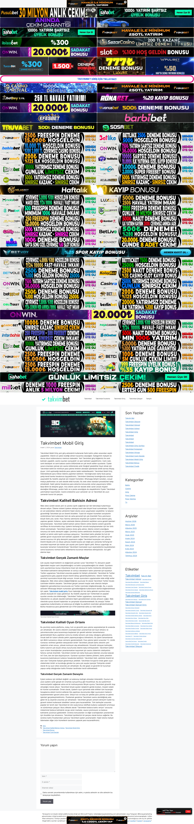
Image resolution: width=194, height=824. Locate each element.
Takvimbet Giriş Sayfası (134, 446)
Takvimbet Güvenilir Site (131, 613)
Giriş (44, 726)
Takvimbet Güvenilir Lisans (132, 610)
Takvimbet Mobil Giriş (72, 728)
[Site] (48, 137)
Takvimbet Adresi (132, 429)
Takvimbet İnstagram (133, 449)
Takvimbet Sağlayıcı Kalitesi (132, 631)
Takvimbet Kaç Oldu (143, 618)
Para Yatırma (130, 499)
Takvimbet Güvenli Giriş (145, 613)
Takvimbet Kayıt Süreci (131, 618)
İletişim (149, 399)
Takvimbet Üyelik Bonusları (132, 644)
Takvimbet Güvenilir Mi (146, 610)
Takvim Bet (129, 418)
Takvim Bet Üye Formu (131, 641)
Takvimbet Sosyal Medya (131, 633)
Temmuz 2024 (131, 556)
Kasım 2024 (130, 542)
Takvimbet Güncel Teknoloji (132, 608)
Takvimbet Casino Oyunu (145, 587)
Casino (128, 489)
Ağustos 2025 (131, 528)
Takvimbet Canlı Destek (51, 732)
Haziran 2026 (130, 521)
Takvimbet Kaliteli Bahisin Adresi (53, 728)
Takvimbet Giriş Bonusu (131, 599)
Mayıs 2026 (130, 525)
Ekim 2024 (129, 545)
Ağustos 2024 (131, 552)
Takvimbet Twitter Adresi (139, 636)
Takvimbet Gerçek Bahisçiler (132, 592)
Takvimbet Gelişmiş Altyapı (146, 590)
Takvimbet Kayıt (147, 615)
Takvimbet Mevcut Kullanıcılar (133, 623)
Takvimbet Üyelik (132, 466)
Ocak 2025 (129, 535)
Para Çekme (130, 496)
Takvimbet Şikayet (135, 399)
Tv (126, 502)
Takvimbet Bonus (48, 730)
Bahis (127, 485)
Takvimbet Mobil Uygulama (132, 626)
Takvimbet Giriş (119, 399)
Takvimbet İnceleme (103, 399)
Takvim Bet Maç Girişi (144, 620)
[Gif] (97, 190)
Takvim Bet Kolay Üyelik (131, 620)
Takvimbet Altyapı (132, 453)
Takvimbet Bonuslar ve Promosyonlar (134, 584)
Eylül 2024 (129, 549)
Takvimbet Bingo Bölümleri (132, 582)
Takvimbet (88, 399)
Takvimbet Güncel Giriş (136, 605)
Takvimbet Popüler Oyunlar (132, 628)
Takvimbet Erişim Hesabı (131, 590)
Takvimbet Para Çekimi (146, 626)
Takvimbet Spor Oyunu (145, 633)
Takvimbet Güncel (132, 425)
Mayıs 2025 (130, 532)
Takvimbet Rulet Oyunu (146, 628)
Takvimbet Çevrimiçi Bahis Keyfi (133, 638)
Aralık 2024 (130, 539)
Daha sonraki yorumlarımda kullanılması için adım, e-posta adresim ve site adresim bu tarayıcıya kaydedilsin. (78, 793)
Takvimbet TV (128, 636)
